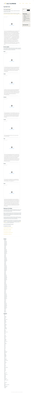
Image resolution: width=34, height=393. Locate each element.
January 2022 (5, 266)
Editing (4, 331)
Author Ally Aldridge (9, 72)
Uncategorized (5, 382)
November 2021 (5, 268)
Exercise (5, 333)
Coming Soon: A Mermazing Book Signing (26, 16)
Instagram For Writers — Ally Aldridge (7, 229)
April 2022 (5, 264)
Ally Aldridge (11, 3)
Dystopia (5, 330)
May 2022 (5, 263)
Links (29, 3)
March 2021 (5, 274)
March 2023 (5, 257)
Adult (4, 314)
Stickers (5, 377)
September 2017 (5, 307)
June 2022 (5, 262)
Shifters (5, 373)
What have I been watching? (6, 384)
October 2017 (5, 306)
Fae (4, 334)
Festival (5, 337)
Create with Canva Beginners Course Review (8, 227)
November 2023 (5, 251)
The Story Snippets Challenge (7, 9)
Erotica (4, 332)
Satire (4, 371)
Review (5, 369)
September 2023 (5, 253)
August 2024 (5, 245)
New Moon (5, 356)
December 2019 (5, 286)
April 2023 (5, 256)
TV (4, 381)
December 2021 (5, 267)
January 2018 (5, 304)
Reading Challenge (6, 367)
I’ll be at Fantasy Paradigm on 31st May (26, 15)
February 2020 (5, 284)
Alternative (5, 316)
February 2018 (5, 303)
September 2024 (5, 244)
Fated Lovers (5, 336)
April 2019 (5, 292)
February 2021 (5, 275)
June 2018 (5, 300)
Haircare (5, 345)
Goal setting (5, 343)
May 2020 (5, 282)
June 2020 (5, 281)
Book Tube (5, 322)
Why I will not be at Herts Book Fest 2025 (27, 19)
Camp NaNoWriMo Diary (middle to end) (8, 234)
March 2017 (5, 312)
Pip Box (5, 363)
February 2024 (5, 249)
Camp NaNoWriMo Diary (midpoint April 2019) (8, 232)
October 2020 (5, 278)
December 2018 (5, 295)
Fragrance (5, 340)
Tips (4, 380)
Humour (5, 348)
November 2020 (5, 277)
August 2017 (5, 308)
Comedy (5, 326)
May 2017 (5, 310)
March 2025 (5, 240)
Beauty (4, 318)
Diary (4, 329)
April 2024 (5, 248)
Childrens (5, 325)
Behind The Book (5, 319)
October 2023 (5, 252)
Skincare (5, 375)
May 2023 (5, 255)
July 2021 (5, 271)
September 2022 (5, 260)
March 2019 (5, 293)
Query (4, 366)
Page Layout (5, 359)
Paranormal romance (6, 360)
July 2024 (5, 246)
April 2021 (5, 273)
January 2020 (5, 285)
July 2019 (5, 290)
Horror (4, 347)
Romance (5, 370)
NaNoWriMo (5, 355)
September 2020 (5, 279)
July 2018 (5, 299)
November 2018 (5, 296)
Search (23, 9)
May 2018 (5, 301)
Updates (23, 3)
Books (20, 3)
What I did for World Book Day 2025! (27, 20)
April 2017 (5, 311)
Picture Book (5, 362)
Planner (5, 364)
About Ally (27, 3)
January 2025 (5, 242)
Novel (9, 8)
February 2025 (5, 241)
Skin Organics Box (5, 374)
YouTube (5, 387)
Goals (4, 344)
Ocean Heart (5, 358)
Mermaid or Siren (5, 351)
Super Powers (5, 378)
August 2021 (5, 270)
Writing (11, 8)
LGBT (4, 349)
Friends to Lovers (5, 341)
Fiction (4, 338)
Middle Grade (5, 352)
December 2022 (5, 259)
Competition (5, 327)
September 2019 (5, 288)
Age (4, 315)
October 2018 (5, 297)
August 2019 (5, 289)
